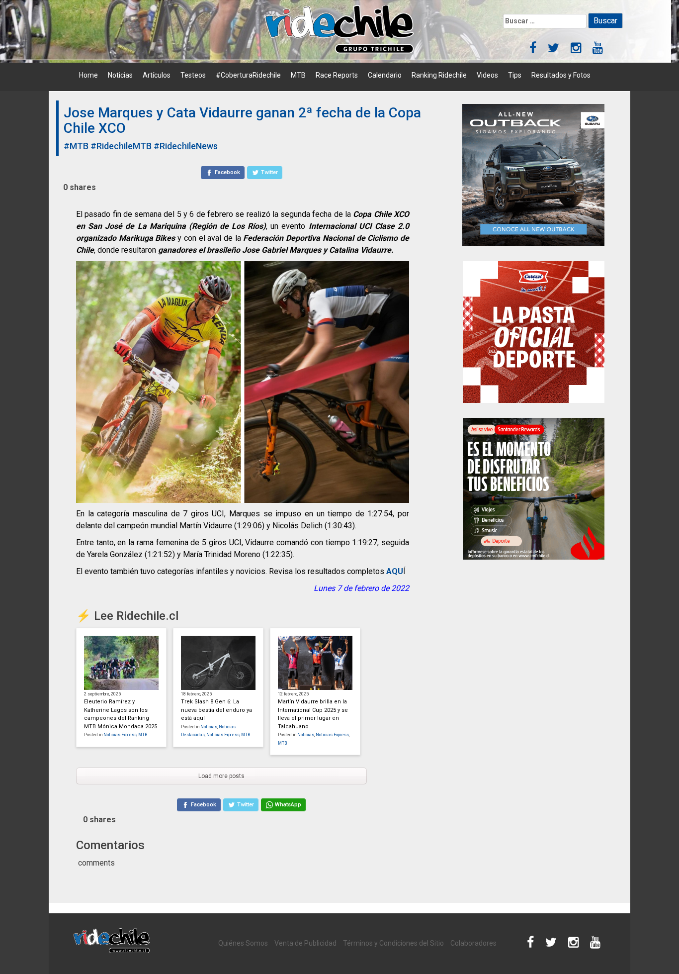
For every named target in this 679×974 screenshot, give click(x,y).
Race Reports (337, 75)
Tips (514, 75)
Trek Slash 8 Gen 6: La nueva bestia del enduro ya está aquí (216, 709)
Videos (487, 75)
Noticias (120, 75)
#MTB (76, 146)
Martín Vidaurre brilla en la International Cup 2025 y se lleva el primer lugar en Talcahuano (313, 714)
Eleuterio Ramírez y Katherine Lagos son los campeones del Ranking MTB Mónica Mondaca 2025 (120, 714)
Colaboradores (473, 943)
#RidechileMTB (121, 146)
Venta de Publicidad (305, 943)
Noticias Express (120, 734)
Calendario (385, 75)
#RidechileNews (186, 146)
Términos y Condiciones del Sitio (393, 943)
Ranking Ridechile (439, 75)
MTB (298, 75)
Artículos (156, 75)
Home (88, 75)
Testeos (193, 75)
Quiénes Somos (243, 943)
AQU (394, 571)
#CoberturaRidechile (248, 75)
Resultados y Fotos (561, 75)
